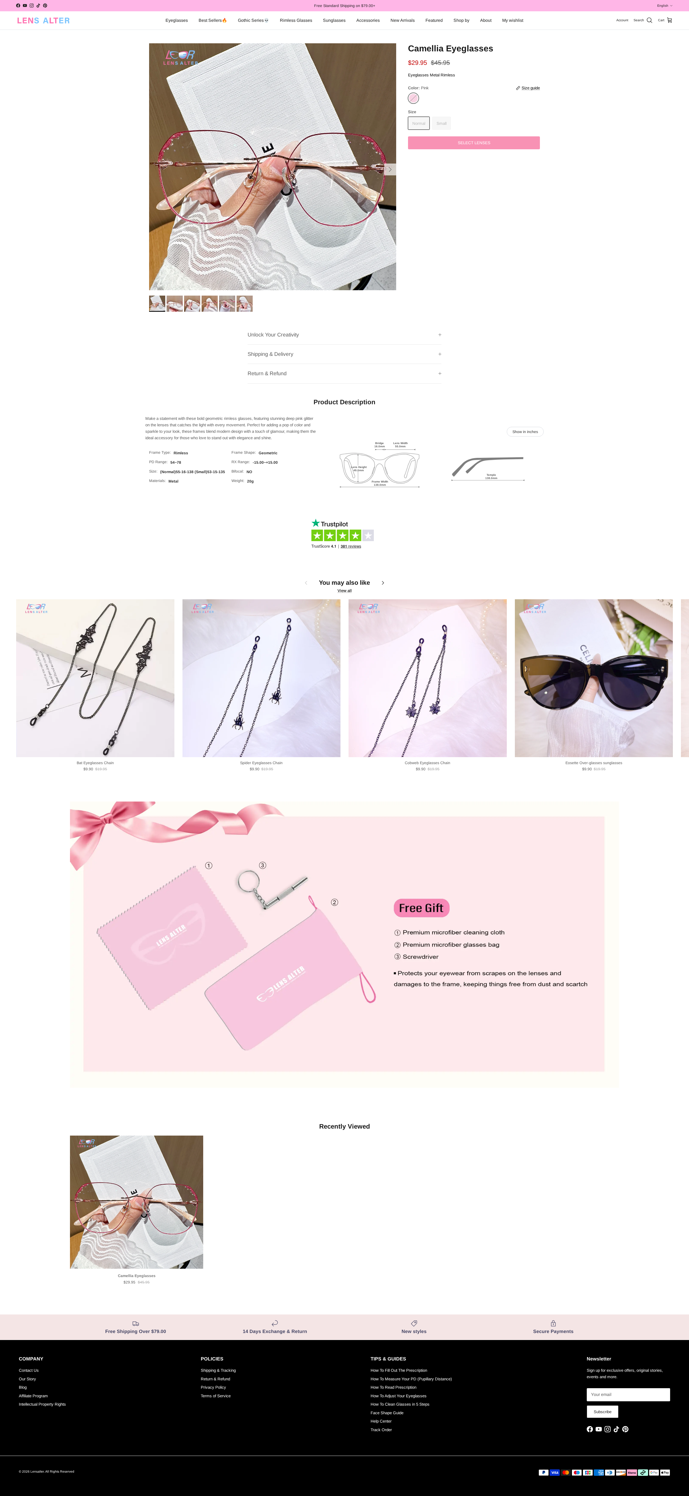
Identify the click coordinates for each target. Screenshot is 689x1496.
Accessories (368, 20)
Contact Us (29, 1370)
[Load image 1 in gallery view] (272, 166)
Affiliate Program (33, 1396)
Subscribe (602, 1411)
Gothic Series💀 (253, 20)
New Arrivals (403, 20)
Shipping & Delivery (270, 354)
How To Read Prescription (393, 1387)
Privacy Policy (213, 1387)
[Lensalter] (43, 20)
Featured (434, 20)
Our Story (27, 1379)
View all (345, 590)
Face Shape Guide (387, 1412)
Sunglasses (334, 20)
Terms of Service (216, 1396)
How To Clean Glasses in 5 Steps (400, 1404)
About (485, 20)
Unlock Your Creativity (273, 335)
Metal (435, 75)
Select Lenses (474, 142)
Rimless (448, 75)
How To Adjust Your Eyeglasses (399, 1396)
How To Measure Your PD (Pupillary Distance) (411, 1379)
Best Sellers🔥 (213, 20)
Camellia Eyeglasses (137, 1276)
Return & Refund (267, 373)
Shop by (461, 20)
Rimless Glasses (296, 20)
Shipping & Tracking (218, 1370)
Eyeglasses (177, 20)
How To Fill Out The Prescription (399, 1370)
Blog (23, 1387)
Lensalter (37, 1471)
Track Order (381, 1429)
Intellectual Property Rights (42, 1404)
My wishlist (512, 20)
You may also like (344, 582)
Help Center (381, 1421)
